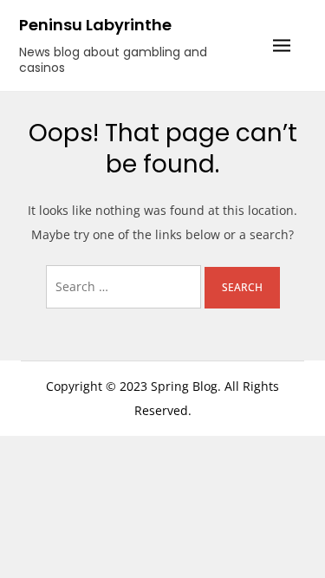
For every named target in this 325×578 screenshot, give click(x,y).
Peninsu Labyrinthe (95, 25)
